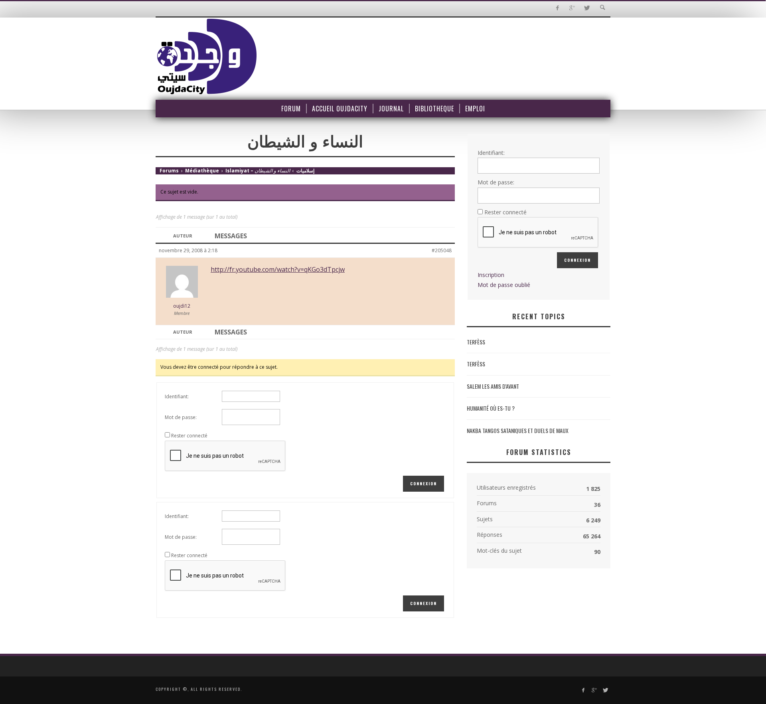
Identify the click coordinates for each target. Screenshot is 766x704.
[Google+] (572, 8)
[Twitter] (586, 8)
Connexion (423, 483)
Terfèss (476, 342)
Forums (169, 170)
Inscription (491, 275)
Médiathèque (202, 170)
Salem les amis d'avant (493, 386)
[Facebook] (557, 8)
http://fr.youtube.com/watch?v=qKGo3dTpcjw (278, 269)
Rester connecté (189, 435)
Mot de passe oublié (504, 285)
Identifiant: (177, 396)
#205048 (442, 250)
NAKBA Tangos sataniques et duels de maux (518, 430)
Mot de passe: (181, 417)
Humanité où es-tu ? (491, 408)
